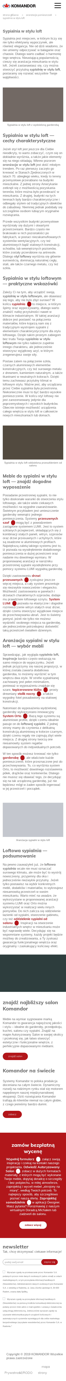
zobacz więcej (33, 1224)
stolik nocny (26, 694)
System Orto (12, 716)
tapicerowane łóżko (27, 690)
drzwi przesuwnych (21, 578)
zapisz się (49, 1261)
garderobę (11, 758)
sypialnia (18, 304)
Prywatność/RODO (18, 1373)
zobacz (12, 1114)
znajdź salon (15, 1056)
